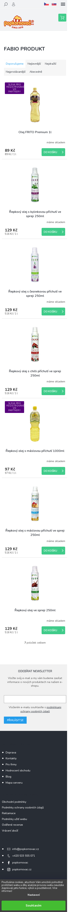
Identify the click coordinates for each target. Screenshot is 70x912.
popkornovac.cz (21, 869)
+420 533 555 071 (23, 856)
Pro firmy (11, 764)
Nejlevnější (34, 64)
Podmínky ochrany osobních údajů (23, 807)
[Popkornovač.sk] (54, 4)
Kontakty (11, 758)
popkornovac (20, 862)
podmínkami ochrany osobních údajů (40, 709)
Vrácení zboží (10, 831)
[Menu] (63, 4)
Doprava (11, 752)
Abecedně (36, 72)
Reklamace (9, 813)
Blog (8, 776)
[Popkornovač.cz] (46, 4)
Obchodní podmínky (14, 802)
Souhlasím (33, 905)
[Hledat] (6, 4)
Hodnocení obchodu (18, 770)
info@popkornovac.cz (25, 849)
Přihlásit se (15, 720)
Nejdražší (50, 64)
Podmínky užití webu (14, 819)
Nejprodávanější (15, 72)
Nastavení (34, 895)
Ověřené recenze (12, 825)
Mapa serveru (14, 783)
